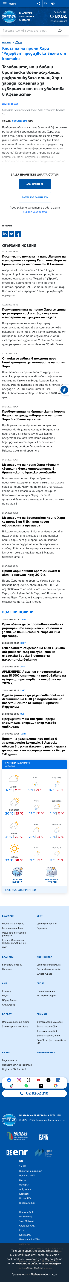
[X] (49, 1080)
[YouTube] (39, 1080)
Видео (6, 1052)
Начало (6, 42)
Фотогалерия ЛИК (47, 1031)
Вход (61, 16)
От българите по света (16, 1022)
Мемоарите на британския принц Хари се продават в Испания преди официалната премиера (33, 521)
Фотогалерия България (50, 1022)
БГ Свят (7, 1014)
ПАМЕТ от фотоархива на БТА (51, 1041)
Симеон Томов (10, 104)
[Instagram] (20, 1080)
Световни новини (47, 923)
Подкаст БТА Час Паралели (17, 1064)
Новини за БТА (27, 1175)
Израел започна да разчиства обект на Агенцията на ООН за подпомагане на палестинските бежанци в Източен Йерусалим (33, 701)
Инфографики (46, 1052)
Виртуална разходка (30, 1171)
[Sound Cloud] (42, 1086)
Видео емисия (9, 1060)
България (8, 916)
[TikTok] (12, 1086)
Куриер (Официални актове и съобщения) (14, 941)
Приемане (18, 1274)
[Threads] (29, 1080)
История (24, 1184)
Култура (7, 991)
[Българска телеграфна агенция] (9, 1120)
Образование (9, 1000)
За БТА (22, 1166)
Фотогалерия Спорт (48, 1035)
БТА (21, 1161)
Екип (21, 1230)
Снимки (42, 1014)
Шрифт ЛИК (26, 1212)
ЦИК (4, 947)
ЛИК (4, 983)
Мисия (22, 1180)
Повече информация (44, 1274)
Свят (18, 42)
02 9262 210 (37, 1093)
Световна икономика (49, 964)
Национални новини (13, 923)
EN (45, 3)
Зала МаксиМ (26, 1221)
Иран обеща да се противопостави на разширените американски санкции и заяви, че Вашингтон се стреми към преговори (32, 630)
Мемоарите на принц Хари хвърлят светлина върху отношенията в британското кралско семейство (30, 468)
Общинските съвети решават (14, 934)
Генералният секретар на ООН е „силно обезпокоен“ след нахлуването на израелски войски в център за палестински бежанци (33, 653)
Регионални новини (13, 928)
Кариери (24, 1193)
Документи (25, 1189)
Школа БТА (25, 1198)
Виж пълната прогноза (20, 890)
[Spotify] (27, 1086)
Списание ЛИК (26, 1225)
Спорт (40, 983)
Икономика (44, 957)
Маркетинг (25, 1216)
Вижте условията (35, 211)
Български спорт (46, 995)
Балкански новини (12, 964)
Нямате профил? (58, 20)
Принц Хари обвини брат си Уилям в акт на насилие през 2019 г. (31, 573)
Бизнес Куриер (45, 974)
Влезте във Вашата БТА (35, 197)
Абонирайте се (34, 184)
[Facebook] (10, 1080)
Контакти (25, 1235)
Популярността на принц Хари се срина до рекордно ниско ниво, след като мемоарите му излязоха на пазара (34, 313)
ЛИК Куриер (8, 1004)
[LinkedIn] (59, 1080)
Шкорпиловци (27, 1203)
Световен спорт (46, 991)
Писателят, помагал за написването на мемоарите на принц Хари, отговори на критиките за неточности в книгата (34, 260)
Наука (5, 995)
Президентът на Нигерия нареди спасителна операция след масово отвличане (29, 723)
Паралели (42, 928)
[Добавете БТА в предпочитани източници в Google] (56, 1086)
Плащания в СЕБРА (29, 1239)
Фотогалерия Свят (47, 1026)
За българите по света (15, 1026)
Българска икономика (49, 969)
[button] (38, 3)
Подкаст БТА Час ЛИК (14, 1069)
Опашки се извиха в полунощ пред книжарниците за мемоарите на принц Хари (33, 362)
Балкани (8, 957)
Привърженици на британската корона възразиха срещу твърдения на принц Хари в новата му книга (33, 415)
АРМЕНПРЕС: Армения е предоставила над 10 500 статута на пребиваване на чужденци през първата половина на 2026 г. (34, 677)
